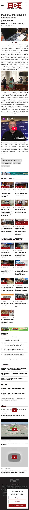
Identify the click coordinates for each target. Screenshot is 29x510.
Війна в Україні (21, 265)
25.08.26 (4, 317)
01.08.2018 (7, 25)
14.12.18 (3, 468)
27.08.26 (4, 250)
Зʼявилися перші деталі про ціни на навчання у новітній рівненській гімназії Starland (13, 368)
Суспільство (18, 160)
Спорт (19, 204)
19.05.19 (4, 189)
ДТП (19, 247)
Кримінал (20, 282)
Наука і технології (7, 160)
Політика (6, 187)
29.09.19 (4, 441)
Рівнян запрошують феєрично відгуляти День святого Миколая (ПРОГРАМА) (13, 399)
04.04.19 (18, 189)
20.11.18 (18, 226)
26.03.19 (4, 207)
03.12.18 (4, 226)
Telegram (17, 498)
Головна (3, 12)
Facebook (17, 501)
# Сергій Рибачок (17, 163)
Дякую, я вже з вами (17, 505)
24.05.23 (4, 413)
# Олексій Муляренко (6, 163)
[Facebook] (2, 169)
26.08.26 (4, 301)
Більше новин (13, 359)
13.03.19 (18, 207)
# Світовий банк (5, 166)
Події (5, 282)
